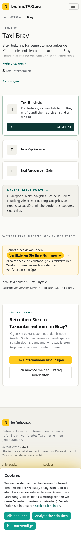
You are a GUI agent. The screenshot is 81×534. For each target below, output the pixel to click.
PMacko (25, 447)
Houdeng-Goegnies (48, 201)
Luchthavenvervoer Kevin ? (21, 288)
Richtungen (10, 81)
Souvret (67, 206)
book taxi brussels (15, 282)
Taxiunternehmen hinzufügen (40, 360)
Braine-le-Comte (59, 196)
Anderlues (53, 206)
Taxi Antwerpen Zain (37, 170)
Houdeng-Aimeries (20, 201)
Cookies (48, 464)
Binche (40, 206)
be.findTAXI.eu (12, 17)
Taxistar (47, 288)
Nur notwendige (20, 525)
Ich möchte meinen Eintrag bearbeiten (40, 372)
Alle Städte (9, 464)
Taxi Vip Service (33, 149)
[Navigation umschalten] (73, 6)
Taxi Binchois (31, 102)
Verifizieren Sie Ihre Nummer (35, 255)
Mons (29, 196)
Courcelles (14, 211)
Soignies (40, 196)
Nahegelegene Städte (27, 190)
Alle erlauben (17, 515)
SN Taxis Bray (64, 288)
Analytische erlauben (51, 515)
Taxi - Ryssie (38, 282)
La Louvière (25, 206)
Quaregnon (15, 196)
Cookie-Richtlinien (47, 506)
